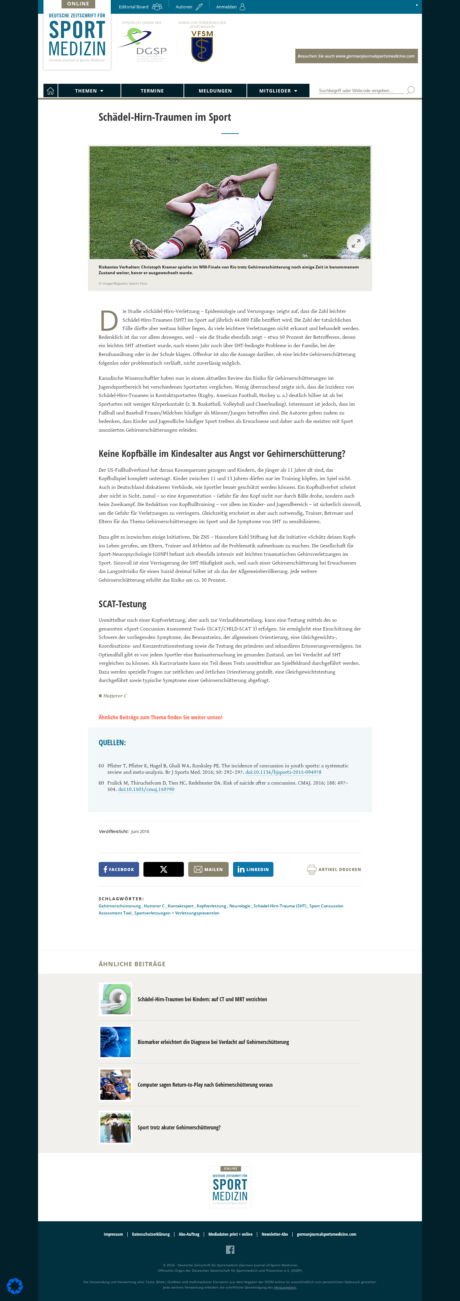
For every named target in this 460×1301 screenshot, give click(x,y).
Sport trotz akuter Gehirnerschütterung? (179, 1127)
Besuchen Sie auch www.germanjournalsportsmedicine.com (355, 56)
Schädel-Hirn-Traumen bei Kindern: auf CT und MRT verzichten (202, 999)
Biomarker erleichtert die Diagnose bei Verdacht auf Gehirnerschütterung (213, 1042)
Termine (152, 90)
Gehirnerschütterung (120, 906)
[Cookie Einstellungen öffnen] (15, 1293)
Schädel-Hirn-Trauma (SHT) (280, 906)
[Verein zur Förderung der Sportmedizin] (202, 61)
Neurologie (240, 906)
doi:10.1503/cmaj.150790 (146, 789)
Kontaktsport (181, 906)
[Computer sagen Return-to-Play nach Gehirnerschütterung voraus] (115, 1085)
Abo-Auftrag (189, 1234)
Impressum (113, 1234)
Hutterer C (155, 906)
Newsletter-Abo (275, 1234)
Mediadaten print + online (230, 1234)
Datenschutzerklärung (151, 1234)
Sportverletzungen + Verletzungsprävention (177, 913)
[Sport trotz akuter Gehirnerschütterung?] (115, 1127)
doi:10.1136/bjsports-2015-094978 (283, 772)
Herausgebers (285, 1287)
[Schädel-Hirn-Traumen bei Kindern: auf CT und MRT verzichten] (115, 999)
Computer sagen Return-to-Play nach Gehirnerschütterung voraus (205, 1084)
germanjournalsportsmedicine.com (326, 1234)
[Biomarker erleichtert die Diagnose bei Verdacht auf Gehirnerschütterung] (115, 1042)
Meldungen (215, 90)
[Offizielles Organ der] (141, 61)
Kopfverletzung (212, 906)
